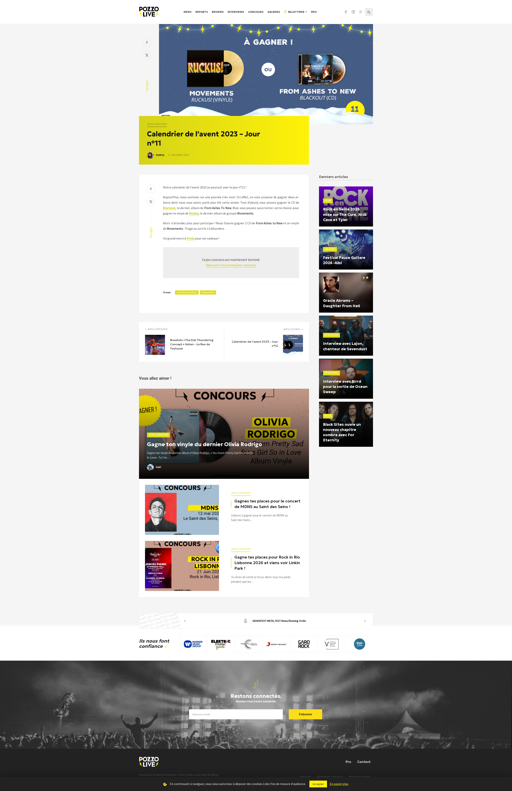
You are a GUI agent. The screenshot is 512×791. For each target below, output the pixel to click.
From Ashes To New (187, 292)
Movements (208, 292)
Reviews (218, 12)
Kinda (190, 238)
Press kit (305, 776)
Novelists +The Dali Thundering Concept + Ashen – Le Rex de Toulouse (191, 344)
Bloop (215, 775)
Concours (255, 12)
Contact (363, 762)
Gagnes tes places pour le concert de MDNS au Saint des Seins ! (267, 504)
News (187, 12)
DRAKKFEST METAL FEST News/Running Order (275, 620)
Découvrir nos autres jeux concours (231, 265)
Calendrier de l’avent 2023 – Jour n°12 (255, 344)
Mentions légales (359, 776)
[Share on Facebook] (147, 42)
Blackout (169, 208)
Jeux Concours (157, 124)
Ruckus (194, 213)
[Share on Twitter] (147, 55)
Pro (314, 12)
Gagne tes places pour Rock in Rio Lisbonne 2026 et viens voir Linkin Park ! (267, 563)
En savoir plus (339, 784)
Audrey (160, 155)
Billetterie (296, 12)
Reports (201, 12)
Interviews (236, 12)
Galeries (273, 12)
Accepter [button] (318, 784)
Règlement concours (330, 776)
